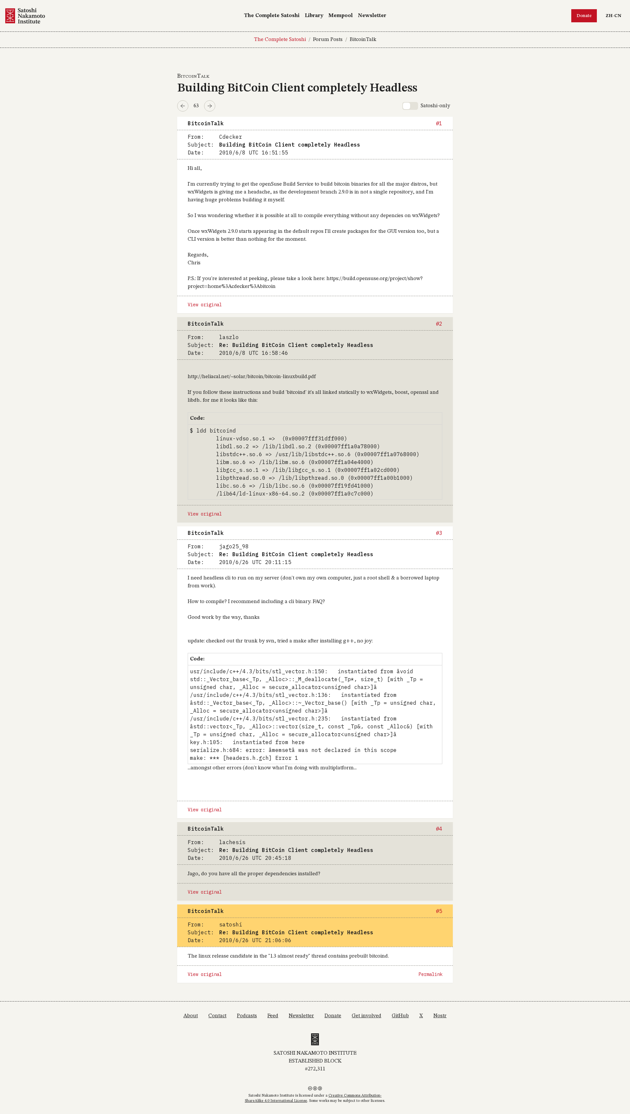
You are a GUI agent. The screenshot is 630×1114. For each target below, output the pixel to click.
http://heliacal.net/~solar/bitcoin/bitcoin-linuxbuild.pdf (252, 376)
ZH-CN (615, 15)
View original (205, 305)
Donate (584, 15)
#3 (439, 533)
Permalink (430, 974)
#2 (439, 323)
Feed (272, 1016)
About (190, 1016)
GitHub (400, 1016)
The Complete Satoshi (272, 15)
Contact (217, 1016)
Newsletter (372, 15)
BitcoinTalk (363, 39)
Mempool (340, 15)
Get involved (366, 1016)
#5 (439, 911)
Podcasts (247, 1016)
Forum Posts (328, 39)
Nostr (440, 1016)
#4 (439, 828)
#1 (439, 123)
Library (314, 15)
